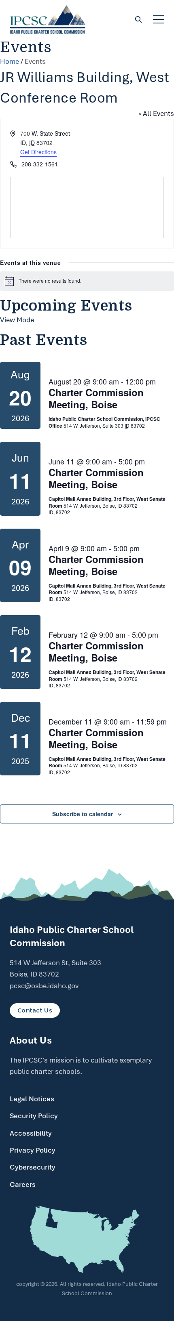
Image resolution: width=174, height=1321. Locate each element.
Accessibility (31, 1133)
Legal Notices (32, 1098)
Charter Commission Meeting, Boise (96, 398)
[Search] (138, 19)
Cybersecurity (32, 1167)
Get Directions (38, 152)
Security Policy (34, 1115)
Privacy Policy (32, 1150)
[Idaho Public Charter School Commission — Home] (48, 19)
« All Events (156, 113)
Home (9, 61)
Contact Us (34, 1010)
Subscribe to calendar (82, 814)
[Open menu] (158, 19)
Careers (23, 1184)
